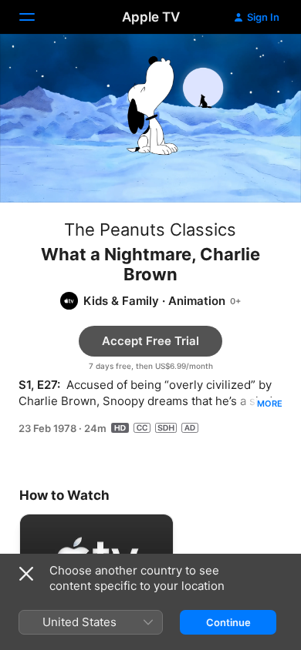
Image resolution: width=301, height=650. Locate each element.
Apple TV (151, 17)
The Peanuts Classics (150, 229)
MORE (269, 403)
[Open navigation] (36, 17)
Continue (228, 622)
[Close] (26, 574)
